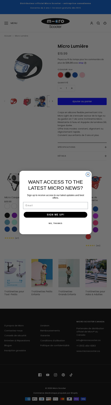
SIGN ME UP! (55, 214)
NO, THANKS (55, 223)
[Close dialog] (88, 174)
